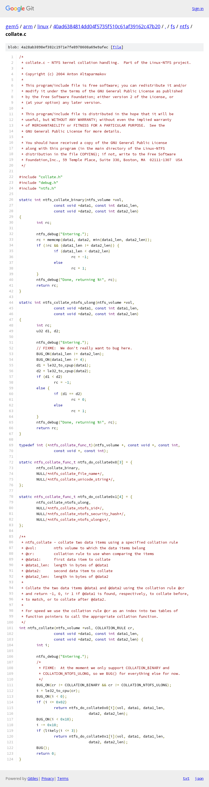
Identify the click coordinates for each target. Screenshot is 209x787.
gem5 (12, 26)
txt (186, 778)
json (199, 778)
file (117, 47)
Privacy (47, 778)
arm (28, 26)
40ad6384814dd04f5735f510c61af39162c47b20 (106, 26)
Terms (63, 778)
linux (42, 26)
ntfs (184, 26)
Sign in (198, 8)
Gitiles (32, 778)
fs (173, 26)
